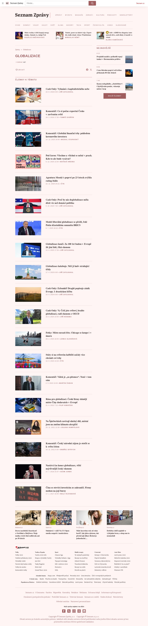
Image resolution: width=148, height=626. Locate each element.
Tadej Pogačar (40, 564)
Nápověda (57, 592)
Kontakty (66, 592)
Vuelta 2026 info (40, 555)
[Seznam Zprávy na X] (69, 611)
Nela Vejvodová (68, 494)
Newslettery (118, 597)
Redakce (74, 592)
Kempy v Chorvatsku (102, 555)
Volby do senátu (20, 567)
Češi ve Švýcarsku (101, 564)
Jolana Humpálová (70, 427)
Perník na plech (80, 570)
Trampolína (62, 579)
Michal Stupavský (70, 139)
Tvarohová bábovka (81, 564)
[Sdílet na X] (91, 70)
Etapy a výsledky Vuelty (43, 558)
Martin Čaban (66, 383)
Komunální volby (21, 570)
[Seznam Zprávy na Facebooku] (63, 611)
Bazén (42, 579)
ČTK (63, 184)
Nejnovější (104, 48)
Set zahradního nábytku (92, 579)
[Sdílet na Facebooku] (87, 70)
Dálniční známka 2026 (122, 558)
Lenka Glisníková (68, 339)
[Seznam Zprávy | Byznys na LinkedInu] (84, 611)
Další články (114, 96)
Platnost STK (118, 570)
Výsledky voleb (20, 561)
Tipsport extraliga (61, 561)
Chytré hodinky (107, 582)
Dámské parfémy (68, 582)
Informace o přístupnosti (111, 592)
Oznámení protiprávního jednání (37, 597)
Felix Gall (38, 567)
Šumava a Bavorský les (102, 561)
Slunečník (71, 579)
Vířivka (114, 579)
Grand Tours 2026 (41, 570)
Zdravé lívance (80, 561)
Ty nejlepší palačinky (82, 555)
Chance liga (59, 555)
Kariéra (49, 592)
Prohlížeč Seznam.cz (60, 597)
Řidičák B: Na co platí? (122, 564)
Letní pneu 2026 (120, 555)
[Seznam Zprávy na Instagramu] (74, 611)
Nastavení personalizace (80, 601)
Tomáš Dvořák (67, 117)
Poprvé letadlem (100, 558)
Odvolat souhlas (62, 601)
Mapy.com (51, 576)
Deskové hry (88, 582)
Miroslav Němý (72, 37)
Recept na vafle (80, 567)
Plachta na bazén (51, 579)
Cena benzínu (85, 576)
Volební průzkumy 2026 (23, 558)
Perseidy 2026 (75, 576)
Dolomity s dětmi (100, 570)
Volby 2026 (19, 555)
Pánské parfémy (120, 582)
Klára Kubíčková (114, 40)
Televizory (97, 582)
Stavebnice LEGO (55, 582)
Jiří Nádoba (66, 317)
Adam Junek (66, 471)
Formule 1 (58, 567)
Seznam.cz (140, 3)
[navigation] (3, 3)
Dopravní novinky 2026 (122, 561)
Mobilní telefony (42, 582)
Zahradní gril (106, 579)
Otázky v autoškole (120, 567)
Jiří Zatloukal (66, 92)
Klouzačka (79, 579)
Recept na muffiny (81, 558)
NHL (56, 570)
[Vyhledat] (92, 3)
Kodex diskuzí (106, 597)
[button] (19, 35)
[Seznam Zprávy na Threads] (79, 611)
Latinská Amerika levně (103, 567)
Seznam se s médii (91, 597)
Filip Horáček (66, 405)
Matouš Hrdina (67, 162)
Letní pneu (79, 582)
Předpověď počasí (62, 576)
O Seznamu (39, 592)
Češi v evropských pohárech (101, 576)
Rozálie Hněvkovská (35, 37)
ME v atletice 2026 (61, 564)
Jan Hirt (37, 561)
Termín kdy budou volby (23, 564)
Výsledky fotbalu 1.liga (62, 558)
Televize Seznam (76, 597)
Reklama (83, 592)
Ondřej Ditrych (68, 449)
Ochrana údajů (94, 592)
